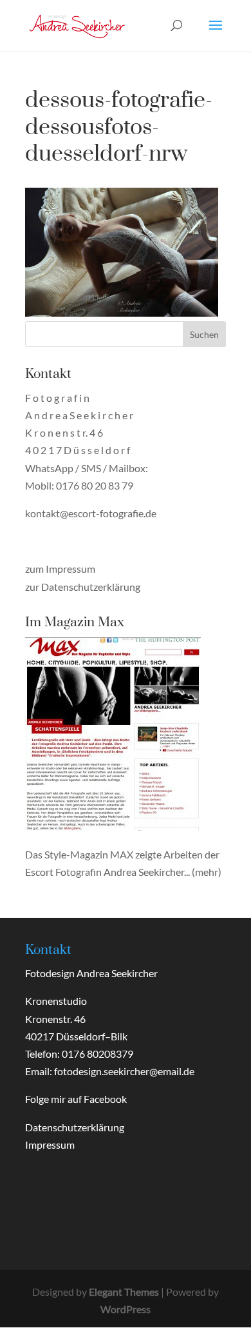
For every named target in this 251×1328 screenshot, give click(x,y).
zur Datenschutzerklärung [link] (82, 586)
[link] (77, 24)
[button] (215, 33)
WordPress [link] (125, 1309)
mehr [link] (206, 872)
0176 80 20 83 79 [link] (94, 485)
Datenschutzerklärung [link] (74, 1127)
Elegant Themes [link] (124, 1291)
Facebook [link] (105, 1099)
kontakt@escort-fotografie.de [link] (90, 513)
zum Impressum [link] (60, 568)
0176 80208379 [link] (97, 1053)
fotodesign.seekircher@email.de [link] (124, 1071)
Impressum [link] (50, 1144)
